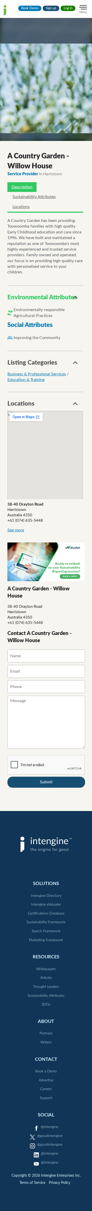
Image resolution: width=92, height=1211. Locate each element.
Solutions (46, 883)
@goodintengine (49, 1136)
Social (46, 1115)
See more (15, 530)
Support (46, 1098)
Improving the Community (37, 338)
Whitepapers (46, 969)
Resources (46, 957)
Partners (46, 1033)
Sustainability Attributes (34, 197)
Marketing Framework (46, 940)
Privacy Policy (59, 1183)
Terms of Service (32, 1183)
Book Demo (29, 8)
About (46, 1021)
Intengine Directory (46, 896)
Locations (21, 207)
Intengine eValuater (46, 904)
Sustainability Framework (46, 922)
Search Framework (46, 931)
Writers (46, 1042)
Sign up (51, 8)
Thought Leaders (46, 987)
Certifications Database (46, 913)
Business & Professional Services (36, 374)
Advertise (46, 1080)
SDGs (46, 1004)
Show (75, 299)
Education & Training (25, 380)
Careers (46, 1089)
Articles (46, 978)
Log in (68, 8)
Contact (46, 1059)
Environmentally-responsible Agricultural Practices (39, 312)
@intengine (49, 1127)
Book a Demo (46, 1071)
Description (22, 187)
